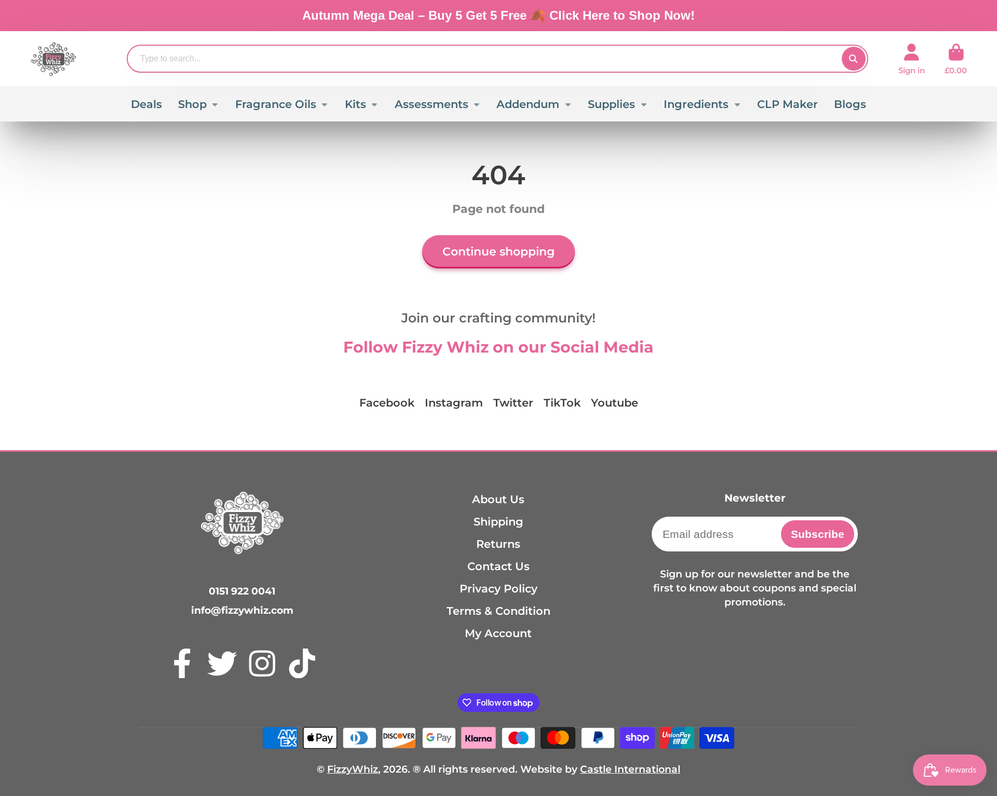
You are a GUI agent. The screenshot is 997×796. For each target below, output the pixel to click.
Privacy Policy (498, 588)
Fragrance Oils (275, 104)
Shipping (498, 521)
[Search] (854, 59)
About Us (498, 499)
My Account (498, 633)
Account (911, 59)
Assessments (431, 104)
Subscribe (817, 534)
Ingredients (696, 104)
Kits (355, 104)
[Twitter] (222, 664)
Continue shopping (498, 252)
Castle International (630, 769)
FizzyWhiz (352, 769)
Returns (498, 543)
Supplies (611, 104)
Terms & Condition (498, 610)
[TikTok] (302, 664)
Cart (956, 59)
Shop (192, 104)
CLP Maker (787, 104)
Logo (53, 58)
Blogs (850, 104)
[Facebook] (182, 664)
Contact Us (498, 566)
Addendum (527, 104)
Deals (146, 104)
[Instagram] (262, 664)
